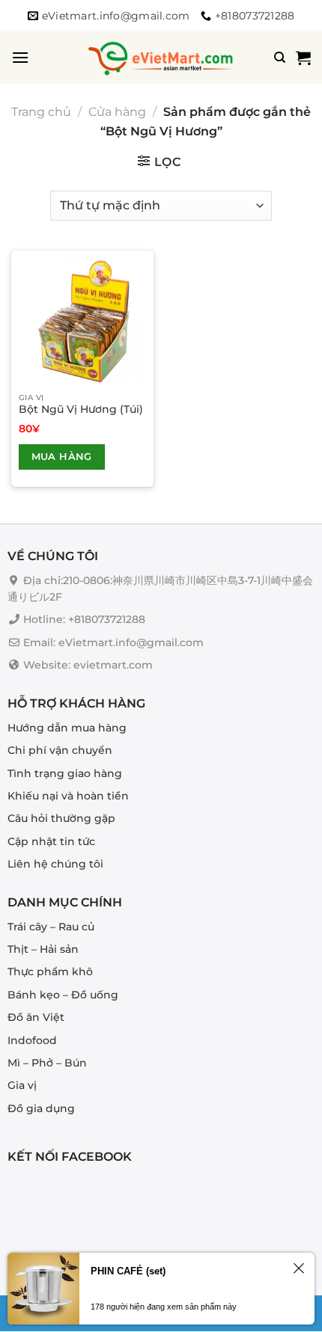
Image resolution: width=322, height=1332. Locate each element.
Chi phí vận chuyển (59, 750)
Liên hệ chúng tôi (55, 864)
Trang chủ (41, 112)
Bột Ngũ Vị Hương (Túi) (81, 409)
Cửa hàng (117, 112)
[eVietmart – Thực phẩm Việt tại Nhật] (161, 57)
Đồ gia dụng (41, 1108)
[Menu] (20, 57)
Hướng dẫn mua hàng (67, 727)
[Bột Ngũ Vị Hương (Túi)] (82, 321)
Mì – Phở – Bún (47, 1062)
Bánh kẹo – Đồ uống (62, 994)
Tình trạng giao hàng (64, 773)
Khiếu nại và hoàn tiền (68, 795)
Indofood (32, 1040)
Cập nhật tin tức (51, 841)
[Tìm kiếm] (279, 57)
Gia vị (22, 1086)
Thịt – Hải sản (43, 949)
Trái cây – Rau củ (50, 926)
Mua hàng (61, 456)
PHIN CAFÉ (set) (128, 1271)
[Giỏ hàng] (303, 57)
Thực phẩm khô (50, 972)
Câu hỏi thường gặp (61, 819)
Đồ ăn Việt (35, 1018)
